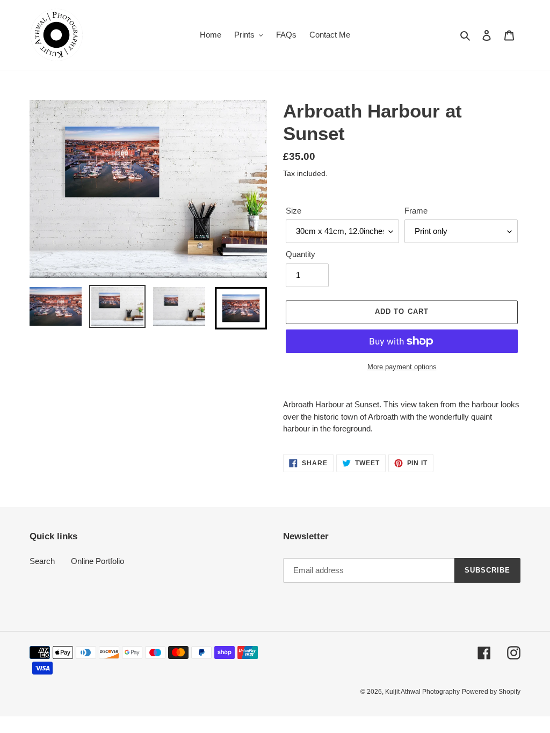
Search (42, 561)
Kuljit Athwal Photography (422, 691)
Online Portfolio (97, 561)
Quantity (300, 254)
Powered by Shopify (491, 691)
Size (293, 210)
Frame (416, 210)
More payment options (402, 367)
